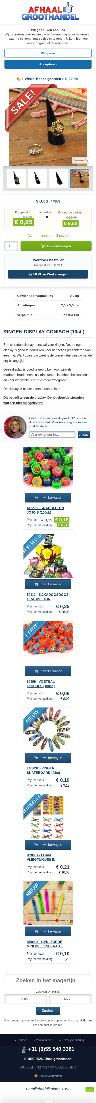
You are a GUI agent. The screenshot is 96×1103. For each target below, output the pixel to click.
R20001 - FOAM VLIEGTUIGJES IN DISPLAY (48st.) (41, 857)
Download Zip (81, 160)
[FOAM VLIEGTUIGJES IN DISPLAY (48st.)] (48, 816)
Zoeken (48, 1011)
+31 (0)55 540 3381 (51, 1049)
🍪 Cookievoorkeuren (48, 1076)
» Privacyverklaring (71, 1040)
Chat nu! (84, 434)
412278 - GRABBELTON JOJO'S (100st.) (45, 510)
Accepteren (48, 64)
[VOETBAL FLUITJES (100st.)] (48, 643)
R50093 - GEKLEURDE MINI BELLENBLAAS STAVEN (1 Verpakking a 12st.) (46, 944)
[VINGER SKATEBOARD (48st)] (48, 729)
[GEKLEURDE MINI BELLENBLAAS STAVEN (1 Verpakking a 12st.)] (48, 903)
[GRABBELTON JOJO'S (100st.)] (48, 469)
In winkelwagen (59, 246)
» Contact (20, 1040)
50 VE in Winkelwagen (50, 274)
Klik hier (86, 1020)
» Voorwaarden (42, 1040)
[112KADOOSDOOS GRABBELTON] (48, 556)
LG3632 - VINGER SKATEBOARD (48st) (43, 770)
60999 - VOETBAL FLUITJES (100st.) (41, 684)
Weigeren (48, 53)
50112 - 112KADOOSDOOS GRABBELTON (48, 597)
